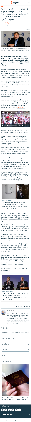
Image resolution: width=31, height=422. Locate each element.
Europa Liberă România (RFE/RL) (12, 115)
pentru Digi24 (21, 107)
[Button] (27, 29)
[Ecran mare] (28, 125)
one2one (5, 344)
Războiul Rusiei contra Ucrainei (15, 333)
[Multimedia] (15, 420)
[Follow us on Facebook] (2, 410)
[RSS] (12, 410)
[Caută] (24, 420)
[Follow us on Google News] (16, 410)
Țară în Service (8, 338)
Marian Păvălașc (5, 23)
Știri (2, 6)
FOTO (4, 356)
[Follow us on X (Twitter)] (19, 410)
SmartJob (6, 350)
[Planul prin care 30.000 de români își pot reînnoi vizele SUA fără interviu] (15, 380)
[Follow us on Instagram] (9, 410)
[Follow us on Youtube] (5, 410)
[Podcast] (6, 420)
